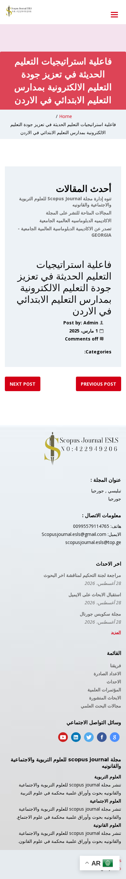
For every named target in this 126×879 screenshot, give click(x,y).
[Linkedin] (76, 737)
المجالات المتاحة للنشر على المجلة (78, 213)
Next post (23, 384)
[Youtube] (63, 737)
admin (90, 323)
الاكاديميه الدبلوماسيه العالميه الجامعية (75, 220)
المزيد (116, 632)
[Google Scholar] (115, 737)
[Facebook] (102, 737)
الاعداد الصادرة (107, 673)
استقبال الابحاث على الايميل (94, 594)
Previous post (98, 384)
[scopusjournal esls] (18, 11)
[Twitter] (89, 737)
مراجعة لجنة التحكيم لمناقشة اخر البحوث (82, 575)
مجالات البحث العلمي (101, 706)
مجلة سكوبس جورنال (100, 614)
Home (65, 116)
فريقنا (115, 665)
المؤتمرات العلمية (104, 689)
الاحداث (114, 681)
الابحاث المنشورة (105, 698)
